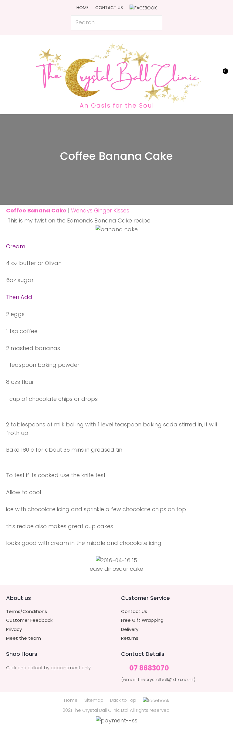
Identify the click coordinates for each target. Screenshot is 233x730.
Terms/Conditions (26, 611)
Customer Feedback (29, 620)
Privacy (14, 629)
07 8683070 (149, 668)
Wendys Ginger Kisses (100, 210)
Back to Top (123, 700)
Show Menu (9, 73)
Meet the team (23, 638)
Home (82, 8)
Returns (129, 638)
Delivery (129, 629)
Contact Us (109, 8)
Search (155, 22)
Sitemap (93, 700)
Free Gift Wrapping (142, 620)
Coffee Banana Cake (36, 210)
